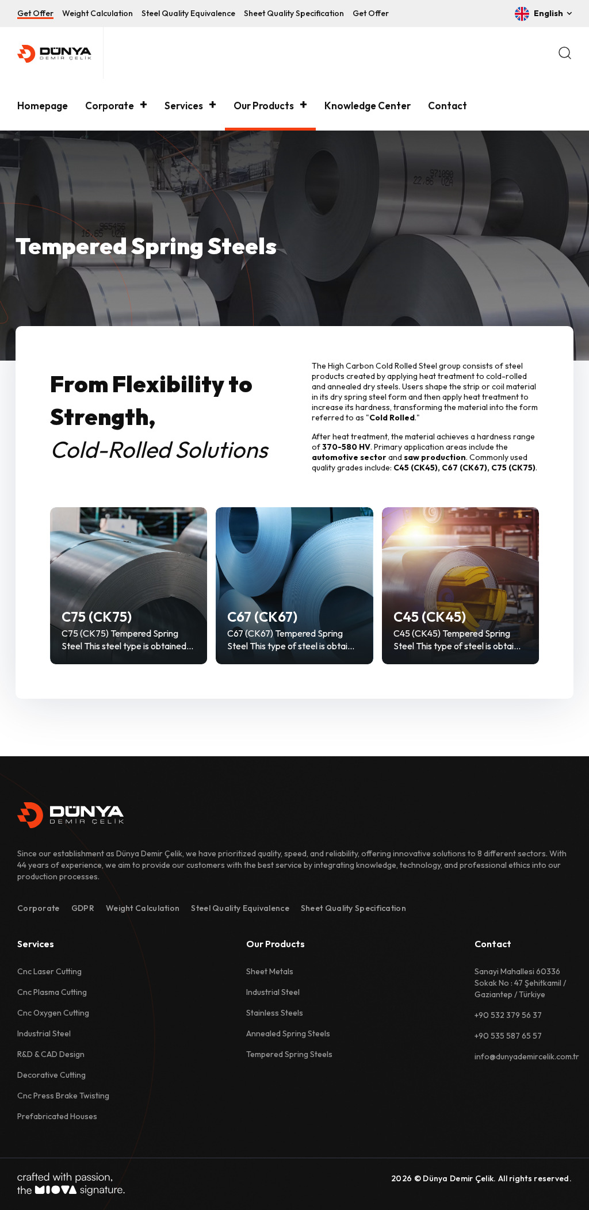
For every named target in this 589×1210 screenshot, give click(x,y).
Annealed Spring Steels (288, 1033)
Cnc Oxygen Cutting (53, 1013)
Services (184, 105)
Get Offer (35, 13)
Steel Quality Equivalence (188, 13)
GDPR (82, 908)
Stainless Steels (274, 1013)
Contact (447, 105)
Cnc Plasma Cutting (52, 992)
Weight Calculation (97, 13)
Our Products (264, 105)
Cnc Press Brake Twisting (63, 1095)
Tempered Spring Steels (289, 1054)
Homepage (42, 105)
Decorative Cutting (51, 1075)
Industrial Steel (44, 1033)
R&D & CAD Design (51, 1054)
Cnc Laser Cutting (49, 971)
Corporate (109, 105)
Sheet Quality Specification (294, 13)
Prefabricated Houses (57, 1116)
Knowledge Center (367, 105)
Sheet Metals (269, 971)
